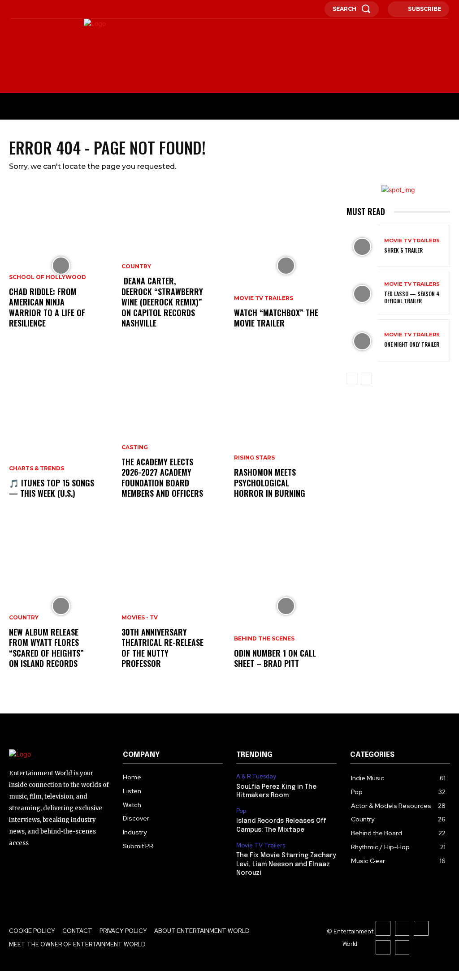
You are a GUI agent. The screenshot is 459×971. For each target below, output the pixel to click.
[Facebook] (12, 9)
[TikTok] (37, 9)
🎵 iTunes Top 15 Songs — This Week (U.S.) (51, 488)
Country (24, 617)
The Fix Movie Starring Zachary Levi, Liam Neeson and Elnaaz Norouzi (286, 864)
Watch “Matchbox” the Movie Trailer (276, 318)
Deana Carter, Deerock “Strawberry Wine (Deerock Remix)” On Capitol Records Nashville (162, 302)
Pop (241, 811)
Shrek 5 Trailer (403, 250)
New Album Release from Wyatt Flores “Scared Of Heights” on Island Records (46, 647)
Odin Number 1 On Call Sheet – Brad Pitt (275, 658)
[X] (50, 9)
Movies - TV (139, 617)
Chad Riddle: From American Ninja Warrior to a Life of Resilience (47, 307)
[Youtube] (62, 9)
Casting (134, 447)
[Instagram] (25, 9)
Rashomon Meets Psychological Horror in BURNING (269, 482)
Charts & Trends (36, 468)
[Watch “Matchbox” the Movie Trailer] (286, 265)
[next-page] (366, 378)
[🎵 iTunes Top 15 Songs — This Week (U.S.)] (61, 435)
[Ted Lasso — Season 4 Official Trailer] (361, 294)
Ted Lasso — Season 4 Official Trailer (411, 297)
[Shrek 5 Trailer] (361, 247)
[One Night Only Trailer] (361, 341)
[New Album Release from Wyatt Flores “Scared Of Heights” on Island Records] (61, 606)
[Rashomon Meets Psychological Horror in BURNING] (286, 435)
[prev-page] (352, 378)
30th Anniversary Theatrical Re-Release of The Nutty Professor (162, 647)
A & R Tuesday (256, 776)
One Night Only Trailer (411, 344)
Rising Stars (254, 457)
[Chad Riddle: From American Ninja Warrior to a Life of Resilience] (61, 265)
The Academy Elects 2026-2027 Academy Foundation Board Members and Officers (162, 477)
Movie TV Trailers (263, 298)
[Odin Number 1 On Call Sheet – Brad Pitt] (286, 606)
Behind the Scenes (264, 638)
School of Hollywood (47, 277)
